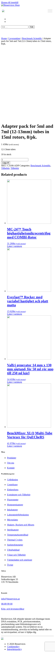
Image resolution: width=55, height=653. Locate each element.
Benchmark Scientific (32, 38)
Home (4, 38)
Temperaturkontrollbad (17, 535)
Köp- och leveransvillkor (12, 609)
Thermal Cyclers (14, 540)
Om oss (10, 463)
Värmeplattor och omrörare (19, 560)
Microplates (12, 519)
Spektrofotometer (15, 545)
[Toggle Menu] (50, 10)
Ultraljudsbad (13, 550)
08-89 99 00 (6, 604)
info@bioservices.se (10, 599)
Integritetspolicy (14, 649)
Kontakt (11, 468)
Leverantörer (14, 38)
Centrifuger (12, 484)
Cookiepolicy (13, 646)
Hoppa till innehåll (9, 2)
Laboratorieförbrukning (18, 514)
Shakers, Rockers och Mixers (20, 524)
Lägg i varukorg (14, 246)
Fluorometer (12, 499)
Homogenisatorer (15, 504)
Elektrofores (12, 489)
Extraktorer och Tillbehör (18, 494)
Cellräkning (12, 479)
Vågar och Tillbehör (16, 555)
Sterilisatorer (13, 530)
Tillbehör (5, 168)
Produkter (11, 458)
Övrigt (10, 565)
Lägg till (5, 163)
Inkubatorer (12, 509)
